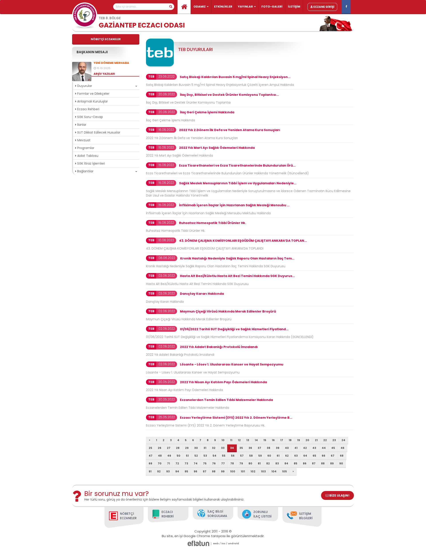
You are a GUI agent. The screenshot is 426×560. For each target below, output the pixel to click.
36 (250, 448)
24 (343, 440)
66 (323, 456)
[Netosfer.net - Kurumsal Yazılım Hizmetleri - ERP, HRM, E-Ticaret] (216, 543)
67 (332, 456)
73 (186, 463)
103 (263, 471)
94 (177, 471)
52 (196, 456)
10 (223, 440)
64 (305, 456)
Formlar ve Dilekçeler (92, 93)
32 (213, 448)
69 (150, 463)
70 (160, 463)
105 (284, 471)
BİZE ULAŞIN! (339, 495)
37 (259, 448)
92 (159, 471)
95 (186, 471)
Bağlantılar (84, 171)
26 (159, 448)
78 (232, 463)
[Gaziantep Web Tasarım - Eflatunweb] (198, 543)
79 (241, 463)
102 (252, 471)
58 (251, 456)
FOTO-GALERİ (271, 6)
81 (259, 463)
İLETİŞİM (294, 6)
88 (323, 463)
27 (168, 448)
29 (187, 448)
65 (314, 456)
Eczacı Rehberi (87, 109)
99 (223, 471)
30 (196, 448)
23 (334, 440)
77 (223, 463)
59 (260, 456)
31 (204, 448)
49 (169, 456)
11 (231, 440)
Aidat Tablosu (87, 155)
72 (177, 463)
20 (307, 440)
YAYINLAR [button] (246, 6)
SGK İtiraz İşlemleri (90, 163)
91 (150, 471)
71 (168, 463)
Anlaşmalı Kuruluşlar (92, 101)
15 (264, 440)
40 (287, 448)
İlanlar (81, 124)
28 (177, 448)
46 (342, 448)
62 (287, 456)
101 (243, 471)
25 (150, 448)
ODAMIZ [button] (199, 6)
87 (314, 463)
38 (268, 448)
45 (333, 448)
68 (341, 456)
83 (277, 463)
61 (278, 456)
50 (178, 456)
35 (241, 448)
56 (233, 456)
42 (305, 448)
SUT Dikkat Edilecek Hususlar (98, 132)
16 (273, 440)
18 (290, 440)
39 (277, 448)
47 (150, 456)
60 (269, 456)
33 (223, 448)
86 (304, 463)
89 (332, 463)
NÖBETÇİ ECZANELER (106, 39)
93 (168, 471)
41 (296, 448)
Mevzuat (83, 140)
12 (239, 440)
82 (268, 463)
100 (232, 471)
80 (250, 463)
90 (341, 463)
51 (187, 456)
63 (296, 456)
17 (281, 440)
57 (242, 456)
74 (195, 463)
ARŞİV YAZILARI (104, 74)
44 (324, 448)
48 (160, 456)
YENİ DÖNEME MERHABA (111, 63)
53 (205, 456)
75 (205, 463)
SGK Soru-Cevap (89, 117)
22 (325, 440)
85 (295, 463)
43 (314, 448)
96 (195, 471)
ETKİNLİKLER (223, 6)
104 (273, 471)
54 (214, 456)
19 (298, 440)
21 (316, 440)
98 (213, 471)
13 (247, 440)
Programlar (85, 148)
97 (204, 471)
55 (223, 456)
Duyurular (84, 86)
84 (286, 463)
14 (256, 440)
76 (214, 463)
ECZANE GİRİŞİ (323, 7)
